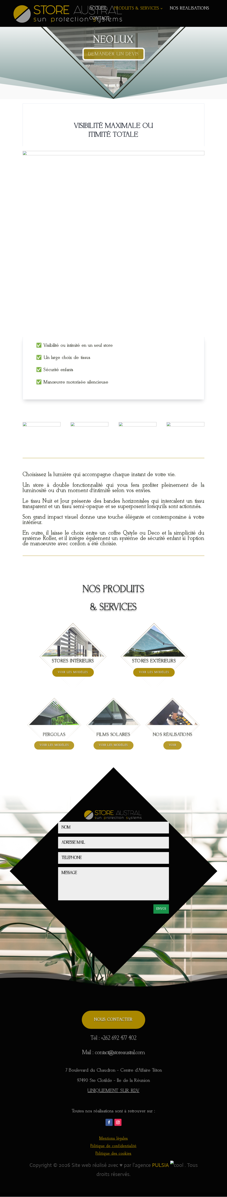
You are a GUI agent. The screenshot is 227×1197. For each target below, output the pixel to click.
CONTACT (100, 19)
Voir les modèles (73, 672)
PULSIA (160, 1165)
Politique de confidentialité (113, 1146)
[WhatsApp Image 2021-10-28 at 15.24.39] (89, 425)
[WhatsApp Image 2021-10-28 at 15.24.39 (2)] (138, 425)
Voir (172, 745)
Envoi (161, 909)
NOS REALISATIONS (189, 9)
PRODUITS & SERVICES (136, 9)
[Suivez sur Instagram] (117, 1122)
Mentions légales (113, 1138)
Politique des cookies (113, 1153)
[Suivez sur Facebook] (109, 1122)
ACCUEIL (99, 9)
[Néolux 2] (185, 425)
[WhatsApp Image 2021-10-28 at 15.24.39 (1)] (42, 425)
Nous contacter (113, 1019)
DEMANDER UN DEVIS (113, 54)
